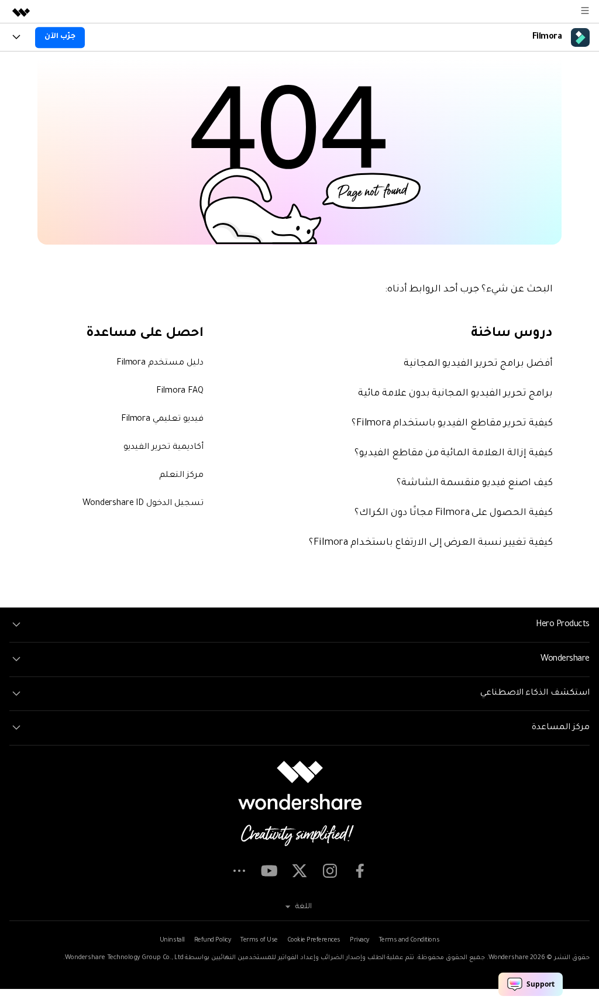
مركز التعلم (181, 475)
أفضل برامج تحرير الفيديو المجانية (478, 364)
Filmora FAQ (179, 391)
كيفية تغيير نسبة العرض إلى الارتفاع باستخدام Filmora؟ (431, 543)
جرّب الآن (59, 37)
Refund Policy (212, 940)
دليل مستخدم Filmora (160, 363)
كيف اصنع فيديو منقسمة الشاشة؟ (475, 483)
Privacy (359, 940)
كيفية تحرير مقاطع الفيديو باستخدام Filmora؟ (452, 423)
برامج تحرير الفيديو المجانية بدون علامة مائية (455, 394)
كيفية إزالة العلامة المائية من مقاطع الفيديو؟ (453, 453)
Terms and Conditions (408, 940)
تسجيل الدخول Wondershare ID (142, 504)
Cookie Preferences (313, 940)
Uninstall (172, 940)
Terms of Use (258, 940)
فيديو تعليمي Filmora (162, 419)
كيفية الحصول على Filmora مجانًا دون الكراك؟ (453, 513)
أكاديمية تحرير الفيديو (163, 447)
